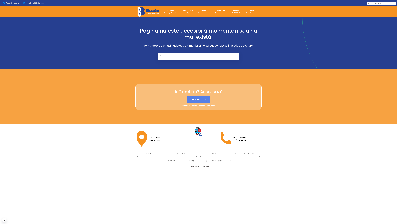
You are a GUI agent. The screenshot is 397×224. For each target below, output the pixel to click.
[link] (198, 131)
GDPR (214, 154)
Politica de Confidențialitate (246, 154)
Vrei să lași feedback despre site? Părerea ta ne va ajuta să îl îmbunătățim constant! (198, 161)
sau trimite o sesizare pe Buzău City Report (198, 106)
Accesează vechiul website (198, 166)
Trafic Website (182, 154)
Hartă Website (151, 154)
